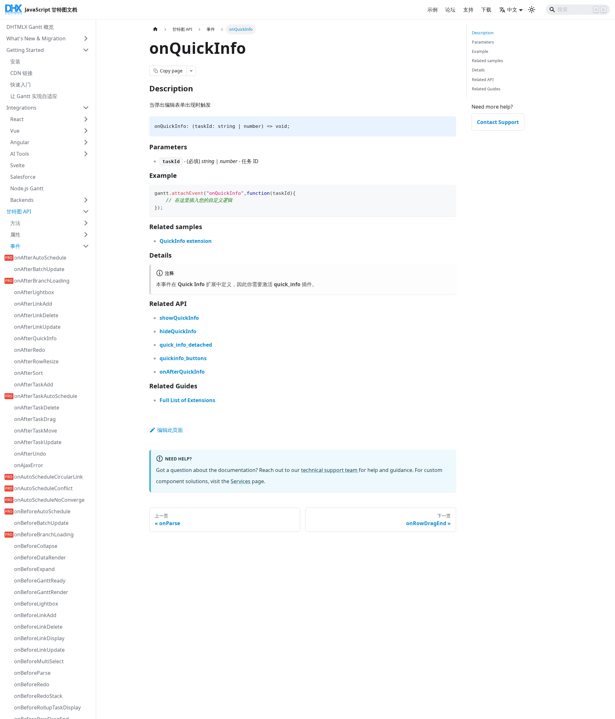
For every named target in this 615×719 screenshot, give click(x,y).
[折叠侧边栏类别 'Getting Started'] (86, 50)
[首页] (155, 29)
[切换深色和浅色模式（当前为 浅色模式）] (532, 9)
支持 (468, 9)
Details (478, 70)
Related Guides (486, 89)
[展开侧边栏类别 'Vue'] (86, 131)
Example (480, 51)
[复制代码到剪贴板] (448, 192)
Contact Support (498, 122)
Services (240, 481)
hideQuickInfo (178, 331)
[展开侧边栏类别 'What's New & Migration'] (86, 38)
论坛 (450, 9)
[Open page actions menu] (191, 71)
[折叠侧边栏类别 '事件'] (86, 246)
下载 (486, 9)
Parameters (483, 42)
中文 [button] (512, 9)
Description (483, 33)
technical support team (330, 470)
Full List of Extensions (187, 400)
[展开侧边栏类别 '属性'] (86, 234)
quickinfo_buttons (183, 358)
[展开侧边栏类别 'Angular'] (86, 142)
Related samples (487, 60)
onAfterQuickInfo (182, 371)
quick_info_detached (186, 344)
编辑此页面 (170, 430)
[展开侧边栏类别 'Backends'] (86, 200)
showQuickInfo (179, 317)
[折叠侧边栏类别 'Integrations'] (86, 108)
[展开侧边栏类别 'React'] (86, 119)
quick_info (287, 284)
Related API (483, 79)
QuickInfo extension (186, 240)
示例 (432, 9)
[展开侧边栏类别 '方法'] (86, 223)
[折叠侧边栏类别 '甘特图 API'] (86, 211)
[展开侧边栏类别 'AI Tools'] (86, 154)
